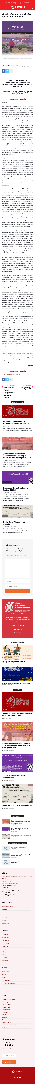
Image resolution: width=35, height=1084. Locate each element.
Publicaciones (6, 11)
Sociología (4, 1027)
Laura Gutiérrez (7, 65)
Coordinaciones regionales (9, 915)
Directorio (4, 917)
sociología (17, 374)
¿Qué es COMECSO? (7, 906)
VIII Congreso (5, 940)
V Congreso (5, 949)
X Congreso (5, 934)
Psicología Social (6, 1022)
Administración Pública (8, 999)
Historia (4, 1019)
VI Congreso (5, 946)
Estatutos (4, 920)
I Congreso (5, 960)
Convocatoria (17, 629)
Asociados (4, 912)
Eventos (4, 977)
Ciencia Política (6, 1007)
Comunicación (6, 1009)
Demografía (5, 1012)
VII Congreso (5, 943)
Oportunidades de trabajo (9, 983)
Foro (3, 989)
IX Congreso (5, 937)
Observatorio (5, 971)
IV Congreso (5, 952)
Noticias (4, 974)
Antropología (5, 1002)
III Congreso (5, 954)
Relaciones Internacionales (9, 1024)
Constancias (17, 632)
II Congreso (5, 957)
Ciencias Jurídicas (7, 1004)
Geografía (4, 1017)
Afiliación (4, 909)
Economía (4, 1014)
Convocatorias (6, 980)
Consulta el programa (17, 625)
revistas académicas (7, 374)
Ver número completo (17, 99)
